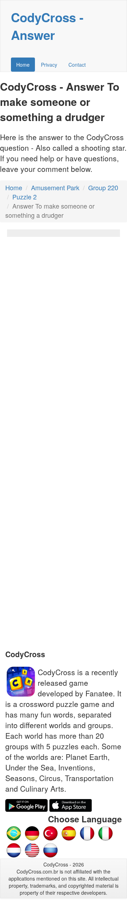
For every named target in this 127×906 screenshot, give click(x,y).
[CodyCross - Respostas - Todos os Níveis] (13, 832)
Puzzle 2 (24, 196)
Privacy (49, 64)
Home (23, 64)
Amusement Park (55, 187)
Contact (77, 64)
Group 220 (103, 187)
